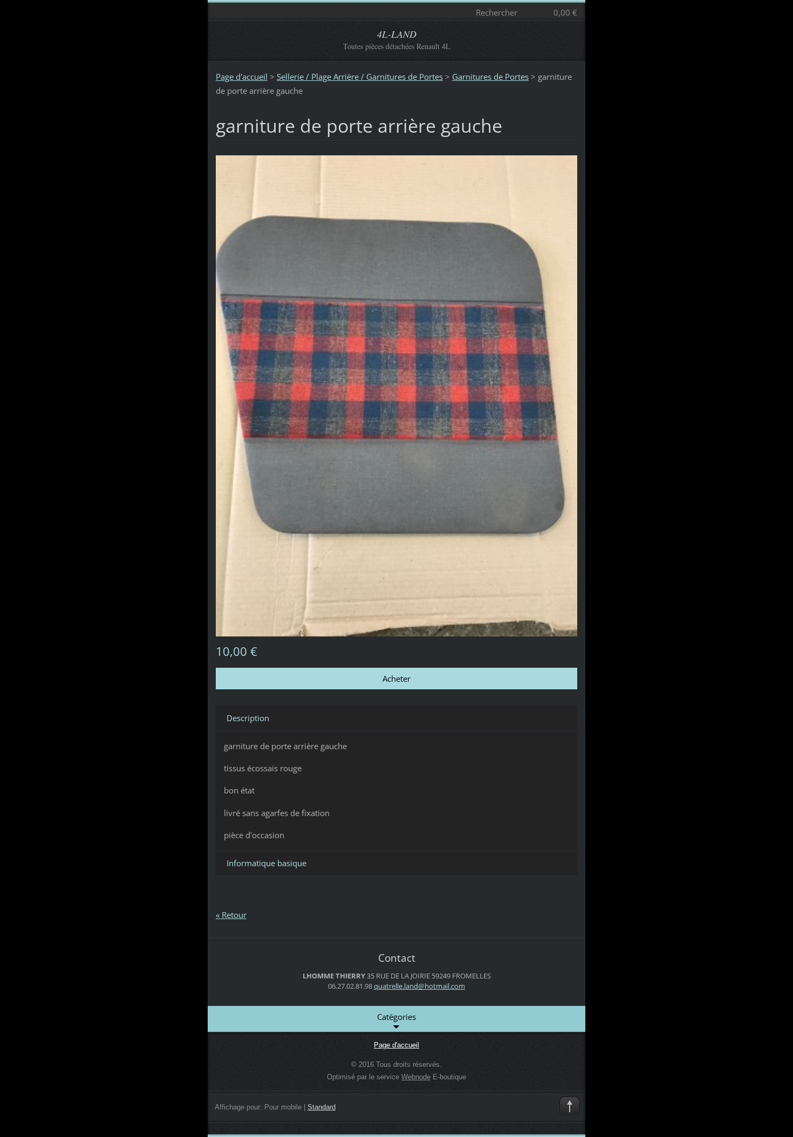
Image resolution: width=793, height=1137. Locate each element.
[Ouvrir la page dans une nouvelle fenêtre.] (396, 394)
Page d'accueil (242, 76)
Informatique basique (266, 863)
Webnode (415, 1077)
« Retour (231, 914)
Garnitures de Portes (490, 76)
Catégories (396, 1016)
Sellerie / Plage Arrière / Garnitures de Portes (360, 76)
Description (248, 718)
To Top (569, 1107)
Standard (321, 1107)
